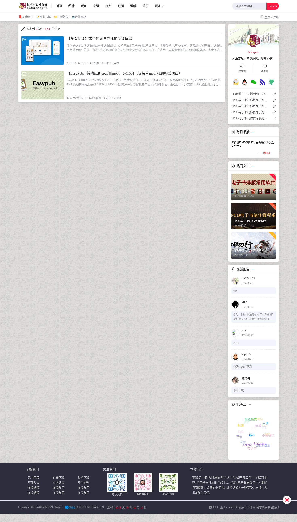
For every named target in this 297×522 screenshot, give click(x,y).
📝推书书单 (43, 16)
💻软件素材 (79, 16)
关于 (145, 6)
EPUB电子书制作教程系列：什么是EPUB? (250, 106)
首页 (59, 6)
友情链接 (58, 482)
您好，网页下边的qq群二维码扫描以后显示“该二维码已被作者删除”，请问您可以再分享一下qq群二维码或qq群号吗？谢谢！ (253, 317)
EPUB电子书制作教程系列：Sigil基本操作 (250, 100)
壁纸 (133, 6)
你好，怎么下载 (242, 366)
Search (273, 6)
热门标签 (83, 482)
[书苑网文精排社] (35, 6)
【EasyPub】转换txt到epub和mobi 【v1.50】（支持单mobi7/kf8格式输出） (124, 73)
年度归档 (33, 482)
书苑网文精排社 (43, 507)
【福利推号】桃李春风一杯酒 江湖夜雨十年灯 (250, 93)
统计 (71, 6)
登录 (267, 17)
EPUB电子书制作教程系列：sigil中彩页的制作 (250, 118)
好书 (236, 342)
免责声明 (244, 507)
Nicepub (253, 52)
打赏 (108, 6)
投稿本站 (83, 477)
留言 (84, 6)
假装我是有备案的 (267, 507)
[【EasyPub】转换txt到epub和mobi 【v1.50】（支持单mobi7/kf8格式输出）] (42, 85)
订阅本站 (58, 477)
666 (235, 290)
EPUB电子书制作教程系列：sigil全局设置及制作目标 (250, 112)
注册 (276, 17)
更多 (158, 6)
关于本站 (33, 477)
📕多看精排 (25, 16)
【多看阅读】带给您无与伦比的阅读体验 (99, 39)
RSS (215, 507)
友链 (96, 6)
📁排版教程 (61, 16)
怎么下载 (238, 390)
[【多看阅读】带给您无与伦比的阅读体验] (42, 50)
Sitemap (228, 507)
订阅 (121, 6)
